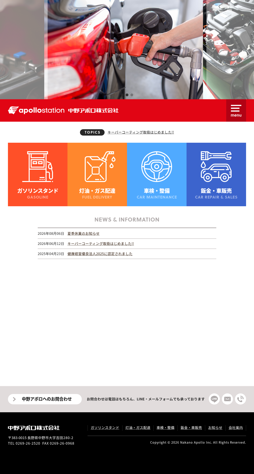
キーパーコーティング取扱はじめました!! (141, 132)
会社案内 (236, 427)
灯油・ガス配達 (137, 427)
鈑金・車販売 (191, 427)
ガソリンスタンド (105, 427)
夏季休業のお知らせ (141, 121)
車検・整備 (165, 427)
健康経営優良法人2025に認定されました (100, 253)
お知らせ (215, 427)
